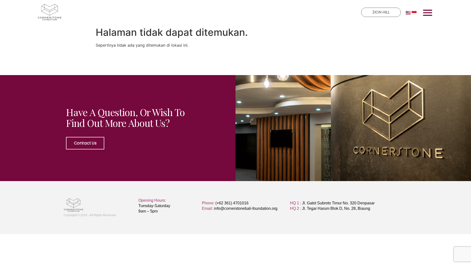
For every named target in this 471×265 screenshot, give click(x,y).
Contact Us (85, 143)
